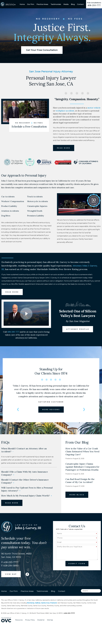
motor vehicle (94, 107)
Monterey (30, 603)
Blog (73, 4)
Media (66, 4)
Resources (19, 620)
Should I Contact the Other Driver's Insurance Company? (25, 481)
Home (22, 4)
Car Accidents (8, 196)
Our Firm (30, 4)
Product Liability (9, 206)
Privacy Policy (30, 620)
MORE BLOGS (76, 495)
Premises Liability (35, 215)
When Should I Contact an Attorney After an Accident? (24, 450)
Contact (80, 4)
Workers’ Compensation (12, 201)
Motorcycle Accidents (37, 201)
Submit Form (76, 563)
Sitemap (50, 620)
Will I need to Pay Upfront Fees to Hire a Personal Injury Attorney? (27, 489)
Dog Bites (5, 215)
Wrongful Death (34, 211)
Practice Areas (42, 4)
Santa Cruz (45, 603)
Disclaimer (41, 620)
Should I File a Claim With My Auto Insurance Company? (24, 473)
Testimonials (56, 4)
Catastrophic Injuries (37, 206)
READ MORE (63, 148)
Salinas (37, 603)
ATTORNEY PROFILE (77, 329)
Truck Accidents (35, 196)
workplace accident (65, 110)
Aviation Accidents (10, 211)
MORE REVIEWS (51, 409)
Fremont (53, 603)
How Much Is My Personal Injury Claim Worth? (26, 495)
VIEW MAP (11, 574)
